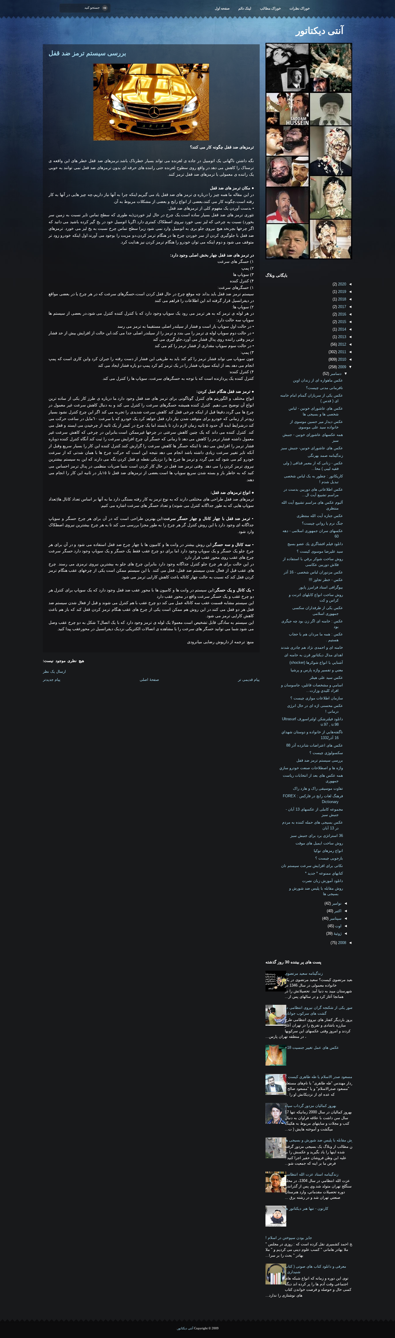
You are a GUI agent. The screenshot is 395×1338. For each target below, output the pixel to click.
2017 (341, 307)
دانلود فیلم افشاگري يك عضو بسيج (315, 544)
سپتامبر (335, 918)
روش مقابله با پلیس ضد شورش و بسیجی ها (320, 1140)
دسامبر (335, 373)
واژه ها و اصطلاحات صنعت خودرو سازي (311, 768)
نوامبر (336, 903)
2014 (341, 329)
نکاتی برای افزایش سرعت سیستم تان (312, 866)
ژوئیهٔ (337, 933)
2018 (341, 299)
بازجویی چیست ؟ (329, 858)
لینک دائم (244, 8)
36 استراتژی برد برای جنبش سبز (316, 835)
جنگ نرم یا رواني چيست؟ (322, 523)
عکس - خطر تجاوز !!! (326, 580)
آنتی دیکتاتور (320, 30)
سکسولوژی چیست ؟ (326, 753)
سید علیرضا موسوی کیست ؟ (320, 551)
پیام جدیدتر (51, 679)
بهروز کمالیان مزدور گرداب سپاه (310, 1106)
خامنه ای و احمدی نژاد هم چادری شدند (312, 647)
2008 (341, 943)
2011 (341, 352)
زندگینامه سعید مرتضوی (304, 973)
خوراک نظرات (299, 8)
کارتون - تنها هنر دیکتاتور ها (306, 1208)
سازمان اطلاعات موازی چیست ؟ (316, 698)
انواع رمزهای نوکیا (328, 850)
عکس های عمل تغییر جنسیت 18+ (312, 1047)
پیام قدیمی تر (249, 679)
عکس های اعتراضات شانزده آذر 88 (314, 745)
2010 (341, 359)
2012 (341, 344)
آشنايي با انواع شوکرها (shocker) (316, 662)
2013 (341, 337)
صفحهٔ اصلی (149, 679)
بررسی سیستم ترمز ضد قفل (87, 53)
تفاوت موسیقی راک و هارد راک (318, 788)
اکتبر (337, 911)
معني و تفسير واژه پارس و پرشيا (317, 670)
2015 (341, 322)
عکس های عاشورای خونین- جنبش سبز (312, 448)
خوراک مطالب (270, 8)
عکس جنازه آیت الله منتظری (320, 516)
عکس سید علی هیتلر (326, 677)
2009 (341, 367)
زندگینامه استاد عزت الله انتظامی (311, 1174)
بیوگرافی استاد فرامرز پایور (321, 587)
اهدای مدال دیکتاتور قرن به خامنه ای (313, 655)
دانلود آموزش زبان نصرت (322, 881)
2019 (341, 291)
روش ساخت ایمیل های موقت (319, 843)
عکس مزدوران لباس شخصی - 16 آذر (313, 572)
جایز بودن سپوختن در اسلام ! (288, 1238)
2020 (341, 284)
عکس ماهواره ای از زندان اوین (318, 380)
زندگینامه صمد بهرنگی (325, 455)
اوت (338, 926)
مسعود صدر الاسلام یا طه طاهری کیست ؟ (318, 1077)
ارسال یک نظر (54, 671)
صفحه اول (222, 8)
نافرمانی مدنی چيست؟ (324, 388)
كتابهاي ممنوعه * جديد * (324, 873)
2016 (341, 314)
